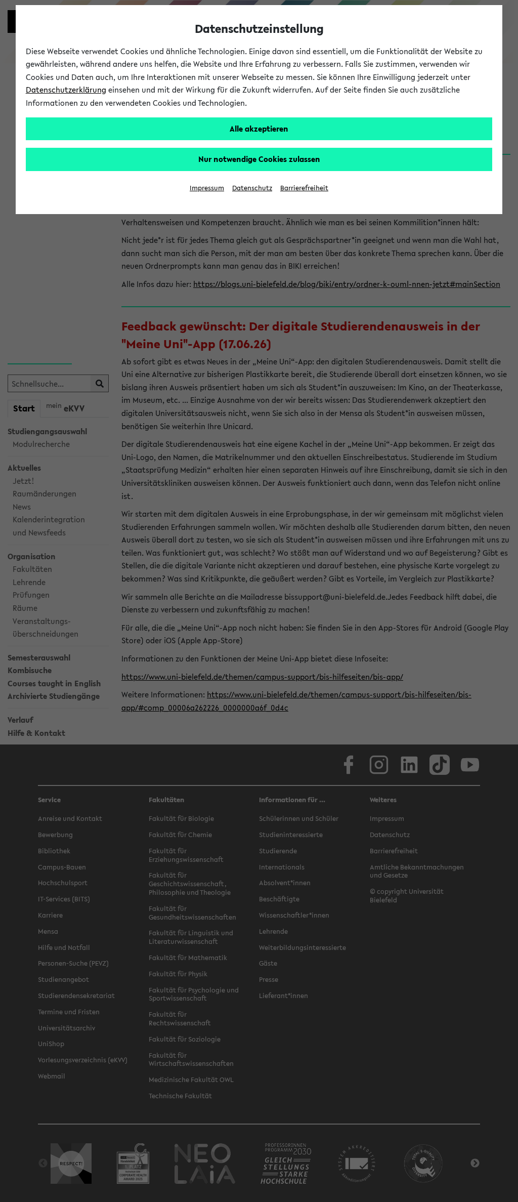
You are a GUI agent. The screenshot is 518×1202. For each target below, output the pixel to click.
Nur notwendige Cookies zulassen (259, 158)
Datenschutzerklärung (66, 89)
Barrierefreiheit (304, 188)
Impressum (207, 188)
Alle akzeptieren (259, 128)
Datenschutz (252, 188)
